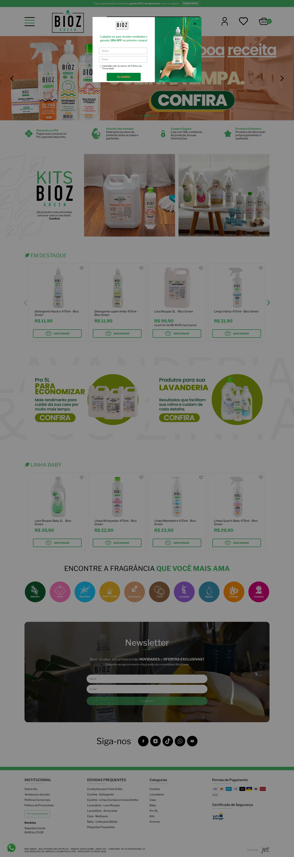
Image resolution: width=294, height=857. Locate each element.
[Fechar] (195, 23)
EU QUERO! (123, 76)
